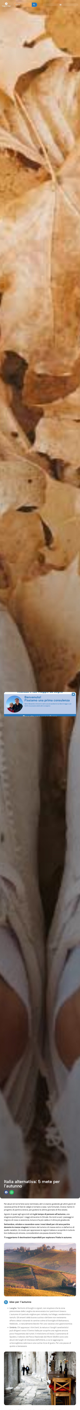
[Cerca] (34, 5)
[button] (6, 1192)
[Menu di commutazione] (60, 5)
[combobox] (23, 5)
